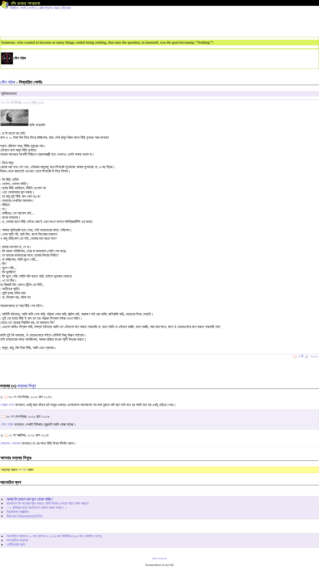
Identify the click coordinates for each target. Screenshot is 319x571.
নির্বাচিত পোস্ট (18, 8)
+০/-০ (314, 356)
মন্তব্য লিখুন (27, 385)
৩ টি (300, 356)
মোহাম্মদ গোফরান (10, 443)
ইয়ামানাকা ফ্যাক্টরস (17, 512)
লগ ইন (22, 470)
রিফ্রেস (66, 8)
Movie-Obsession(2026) (24, 516)
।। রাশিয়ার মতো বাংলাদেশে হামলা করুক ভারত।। (37, 508)
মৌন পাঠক (7, 82)
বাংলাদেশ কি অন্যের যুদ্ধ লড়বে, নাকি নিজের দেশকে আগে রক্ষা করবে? (48, 503)
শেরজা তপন (7, 405)
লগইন (32, 8)
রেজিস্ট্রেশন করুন (49, 8)
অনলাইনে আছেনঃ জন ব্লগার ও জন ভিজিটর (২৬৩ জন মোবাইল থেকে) (54, 536)
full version (159, 558)
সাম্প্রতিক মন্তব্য (17, 540)
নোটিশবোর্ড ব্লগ (16, 544)
